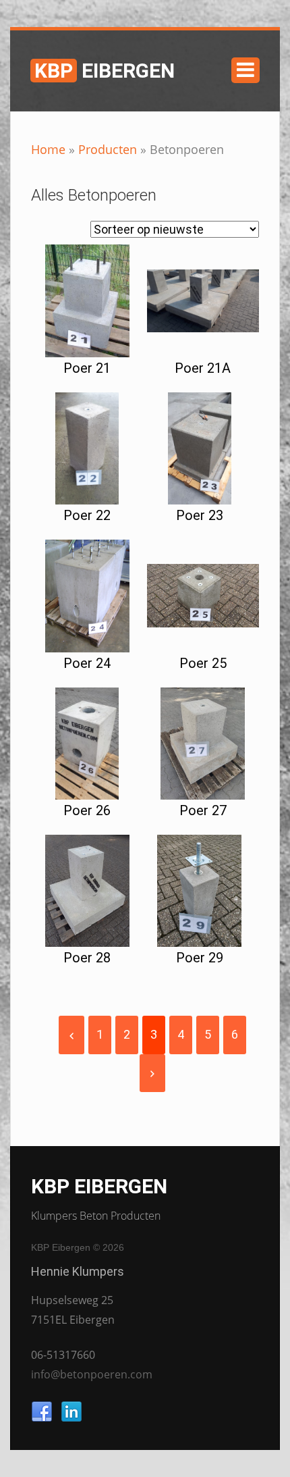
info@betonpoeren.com (91, 1374)
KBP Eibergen (99, 1186)
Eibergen (104, 70)
